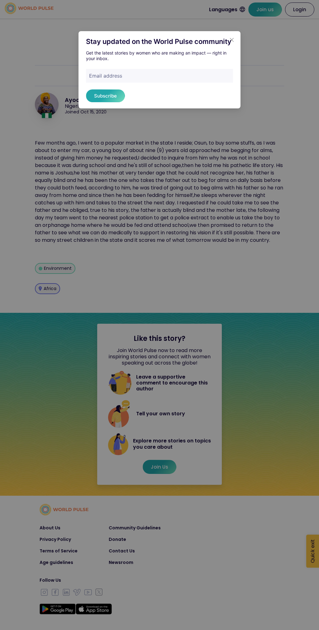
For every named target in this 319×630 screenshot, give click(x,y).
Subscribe (105, 96)
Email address (105, 76)
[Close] (232, 40)
